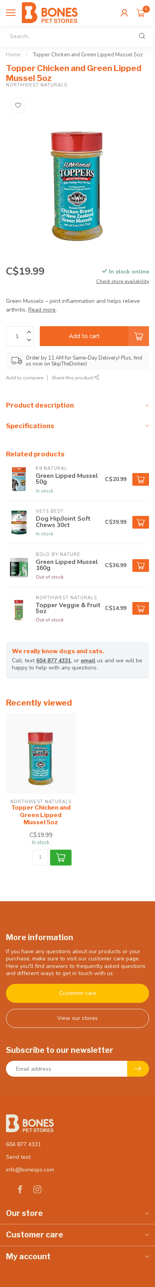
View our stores (77, 1018)
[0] (140, 13)
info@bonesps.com (30, 1169)
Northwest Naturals (36, 85)
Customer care (77, 993)
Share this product (73, 377)
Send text (18, 1157)
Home (13, 54)
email (88, 660)
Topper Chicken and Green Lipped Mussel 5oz (88, 54)
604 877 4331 (53, 660)
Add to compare (24, 377)
